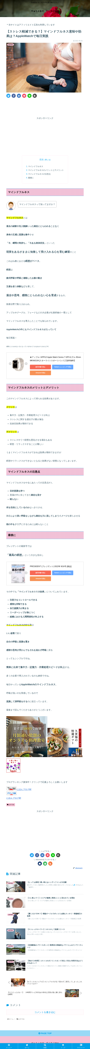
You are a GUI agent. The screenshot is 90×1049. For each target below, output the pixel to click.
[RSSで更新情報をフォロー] (50, 864)
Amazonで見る (40, 373)
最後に (31, 178)
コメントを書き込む (45, 1012)
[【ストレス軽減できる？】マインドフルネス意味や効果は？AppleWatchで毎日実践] (19, 96)
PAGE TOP (46, 1033)
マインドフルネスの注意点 (39, 174)
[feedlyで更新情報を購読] (45, 864)
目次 (41, 159)
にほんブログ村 (24, 789)
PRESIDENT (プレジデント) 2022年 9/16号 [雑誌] (50, 566)
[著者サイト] (40, 864)
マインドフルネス (35, 166)
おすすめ (11, 804)
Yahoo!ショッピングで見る (62, 367)
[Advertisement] (45, 106)
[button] (83, 528)
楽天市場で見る (40, 367)
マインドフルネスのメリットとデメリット (46, 170)
